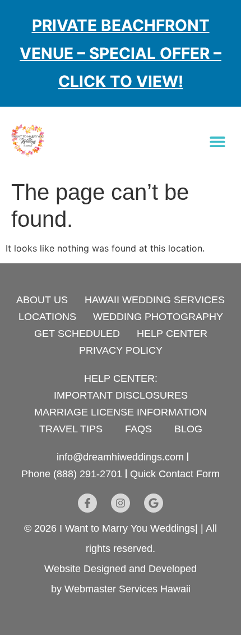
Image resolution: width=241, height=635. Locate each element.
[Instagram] (120, 503)
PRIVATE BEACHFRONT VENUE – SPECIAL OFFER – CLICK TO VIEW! (120, 54)
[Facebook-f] (87, 503)
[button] (217, 141)
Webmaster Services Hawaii (127, 589)
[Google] (153, 503)
